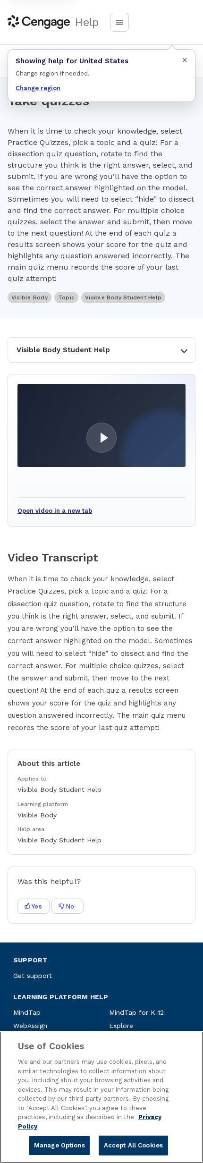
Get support (32, 975)
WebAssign (30, 1025)
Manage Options (59, 1145)
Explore (121, 1025)
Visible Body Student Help (63, 350)
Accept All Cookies (133, 1145)
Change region (38, 88)
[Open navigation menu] (119, 22)
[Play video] (101, 425)
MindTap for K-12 (136, 1012)
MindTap (27, 1012)
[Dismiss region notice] (184, 60)
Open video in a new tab (54, 510)
